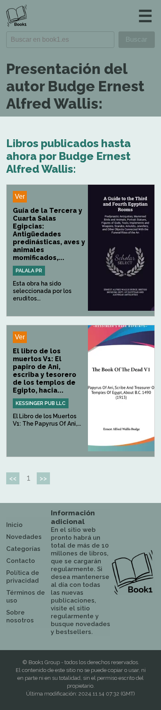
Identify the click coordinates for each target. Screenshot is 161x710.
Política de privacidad (22, 576)
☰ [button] (145, 16)
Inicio (14, 525)
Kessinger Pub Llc (41, 403)
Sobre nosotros (20, 616)
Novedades (24, 537)
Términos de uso (25, 596)
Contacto (20, 561)
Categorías (23, 549)
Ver (20, 196)
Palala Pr (29, 271)
